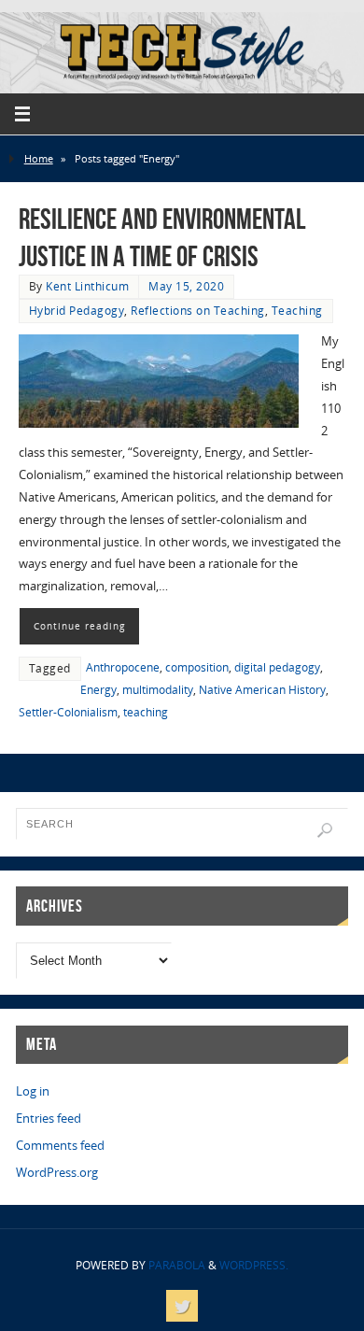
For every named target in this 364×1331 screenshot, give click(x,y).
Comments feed (60, 1146)
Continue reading (79, 625)
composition (197, 667)
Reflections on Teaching (198, 311)
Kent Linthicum (87, 286)
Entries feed (48, 1118)
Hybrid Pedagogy (77, 311)
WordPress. (253, 1265)
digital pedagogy (277, 667)
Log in (32, 1091)
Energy (98, 690)
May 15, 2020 (186, 286)
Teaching (297, 311)
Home (38, 158)
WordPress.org (57, 1173)
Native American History (262, 690)
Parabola (176, 1265)
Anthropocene (123, 667)
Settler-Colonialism (68, 712)
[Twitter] (182, 1306)
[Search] (324, 830)
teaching (145, 712)
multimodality (157, 690)
